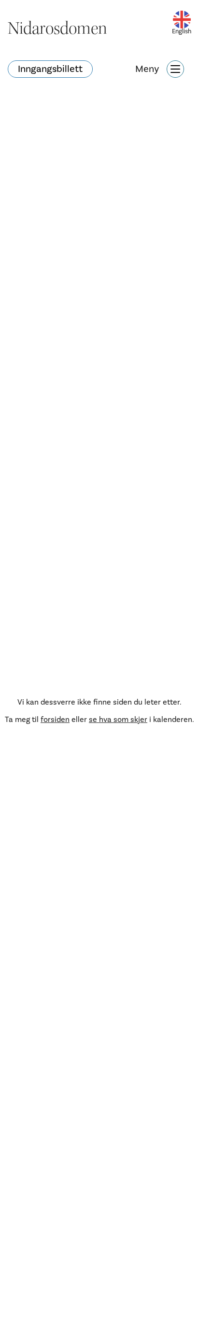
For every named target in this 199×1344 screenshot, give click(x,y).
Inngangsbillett (50, 69)
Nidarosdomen (57, 28)
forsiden (55, 719)
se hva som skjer (118, 719)
